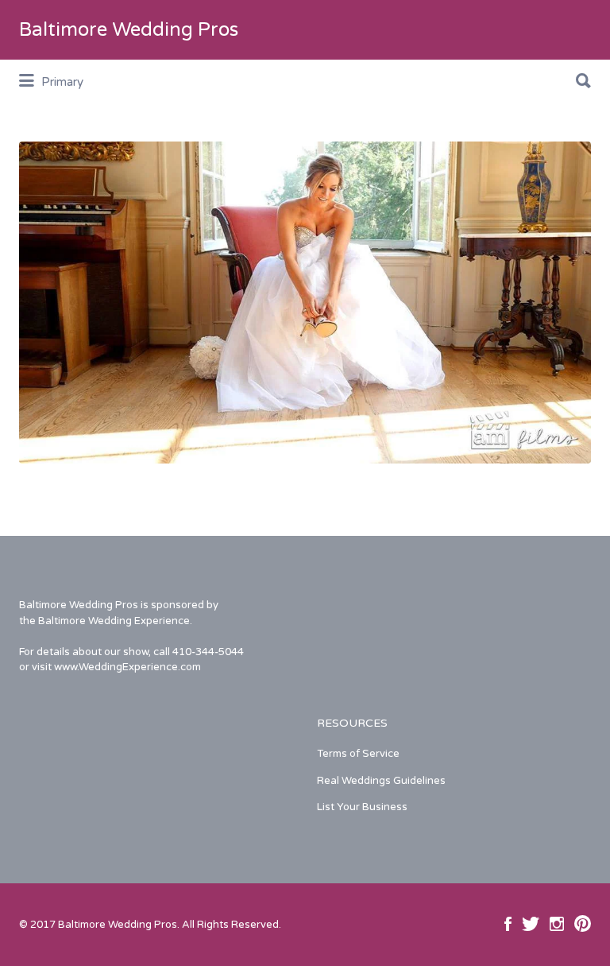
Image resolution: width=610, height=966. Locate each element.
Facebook (508, 923)
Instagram (557, 923)
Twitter (530, 923)
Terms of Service (358, 753)
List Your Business (362, 807)
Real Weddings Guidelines (381, 780)
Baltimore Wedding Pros (128, 29)
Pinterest (582, 923)
